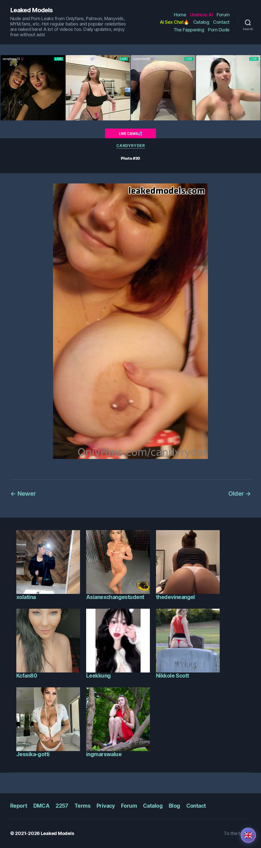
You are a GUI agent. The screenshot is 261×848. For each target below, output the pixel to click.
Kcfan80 (26, 675)
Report (18, 806)
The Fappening (189, 29)
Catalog (201, 22)
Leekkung (98, 675)
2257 (62, 806)
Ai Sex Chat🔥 (174, 22)
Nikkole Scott (172, 675)
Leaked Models (31, 10)
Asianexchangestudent (115, 597)
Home (180, 14)
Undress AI (201, 14)
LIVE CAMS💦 (130, 133)
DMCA (41, 806)
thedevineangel (175, 597)
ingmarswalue (104, 754)
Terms (82, 806)
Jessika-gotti (32, 754)
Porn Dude (219, 29)
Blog (174, 806)
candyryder (130, 145)
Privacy (106, 806)
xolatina (26, 597)
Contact (221, 22)
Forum (223, 14)
